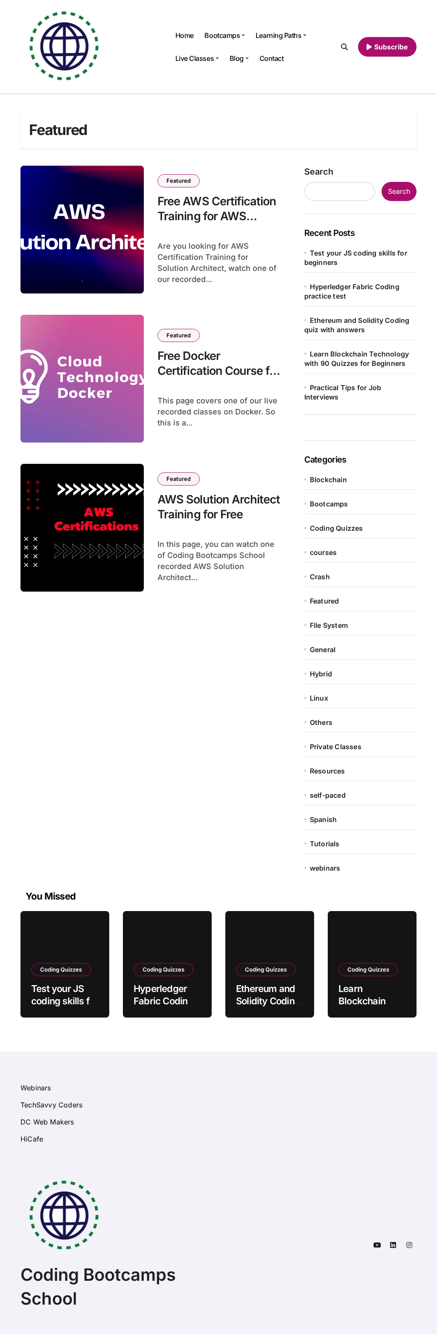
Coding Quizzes (336, 528)
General (322, 649)
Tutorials (325, 844)
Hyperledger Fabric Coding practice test (163, 1000)
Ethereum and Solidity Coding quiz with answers (268, 1007)
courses (323, 552)
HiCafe (31, 1139)
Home (184, 35)
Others (321, 722)
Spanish (323, 819)
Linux (319, 698)
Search (318, 172)
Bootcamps (222, 35)
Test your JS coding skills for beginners (64, 1000)
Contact (271, 58)
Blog (237, 58)
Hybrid (321, 674)
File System (329, 625)
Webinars (35, 1088)
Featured (178, 180)
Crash (320, 576)
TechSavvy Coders (51, 1105)
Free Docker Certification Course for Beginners (218, 371)
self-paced (328, 795)
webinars (325, 868)
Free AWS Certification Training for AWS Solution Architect (216, 216)
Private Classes (335, 746)
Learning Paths (278, 35)
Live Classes (194, 58)
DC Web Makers (47, 1122)
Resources (327, 771)
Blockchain (328, 479)
